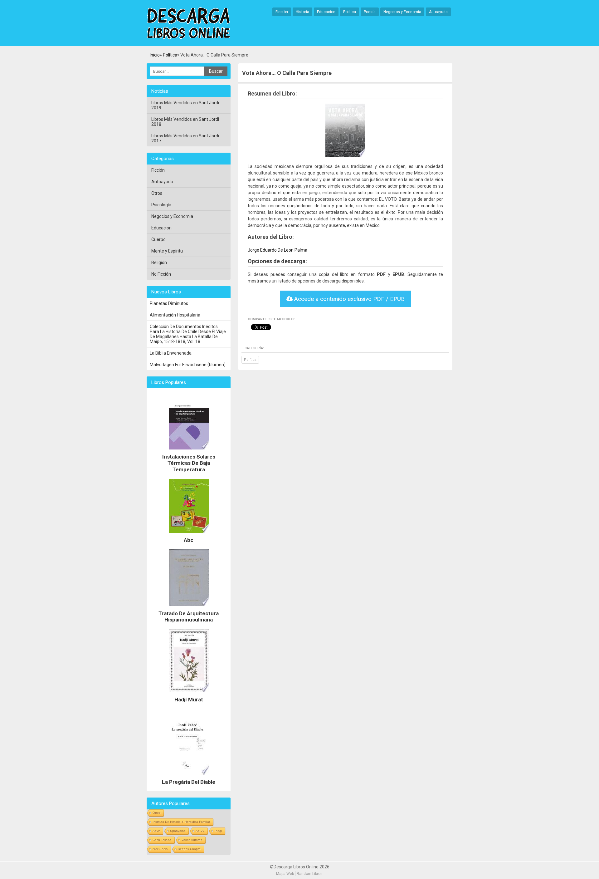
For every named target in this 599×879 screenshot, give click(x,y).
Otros (156, 193)
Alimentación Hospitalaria (175, 314)
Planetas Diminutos (169, 303)
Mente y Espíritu (167, 250)
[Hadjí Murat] (189, 693)
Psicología (161, 204)
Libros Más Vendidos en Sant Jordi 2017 (185, 138)
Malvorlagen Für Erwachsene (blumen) (188, 364)
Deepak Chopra (189, 849)
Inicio (155, 54)
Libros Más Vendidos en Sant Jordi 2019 (185, 105)
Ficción (281, 12)
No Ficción (161, 274)
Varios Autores (192, 840)
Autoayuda (438, 12)
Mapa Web (285, 874)
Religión (159, 262)
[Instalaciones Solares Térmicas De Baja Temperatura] (189, 451)
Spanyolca (177, 830)
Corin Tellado (162, 840)
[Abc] (189, 534)
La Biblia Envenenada (171, 353)
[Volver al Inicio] (188, 23)
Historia (302, 12)
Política (349, 12)
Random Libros (310, 874)
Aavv (156, 830)
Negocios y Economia (402, 12)
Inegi (218, 830)
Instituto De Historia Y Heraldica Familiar (181, 821)
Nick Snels (160, 849)
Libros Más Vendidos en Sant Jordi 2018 (185, 122)
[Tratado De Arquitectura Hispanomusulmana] (189, 607)
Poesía (370, 12)
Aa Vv (200, 830)
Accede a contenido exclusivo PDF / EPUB (349, 298)
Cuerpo (158, 239)
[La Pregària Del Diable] (189, 776)
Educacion (326, 12)
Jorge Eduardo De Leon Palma (277, 250)
